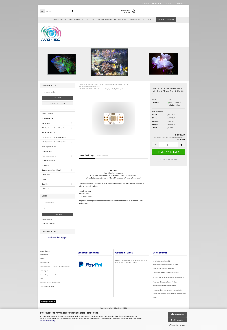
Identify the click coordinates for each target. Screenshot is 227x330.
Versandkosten (45, 263)
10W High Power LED (49, 146)
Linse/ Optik (46, 175)
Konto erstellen (47, 220)
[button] (157, 3)
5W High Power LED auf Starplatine (54, 142)
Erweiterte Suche (57, 103)
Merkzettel (179, 3)
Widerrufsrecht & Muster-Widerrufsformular (54, 267)
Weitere (151, 19)
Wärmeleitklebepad (48, 160)
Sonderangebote (76, 19)
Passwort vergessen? (49, 223)
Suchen (161, 19)
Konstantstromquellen (49, 156)
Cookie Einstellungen (47, 286)
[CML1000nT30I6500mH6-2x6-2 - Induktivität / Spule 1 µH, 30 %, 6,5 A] (113, 118)
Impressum (44, 255)
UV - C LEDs (91, 19)
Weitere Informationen (177, 325)
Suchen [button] (146, 3)
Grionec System (59, 19)
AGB (41, 279)
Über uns (170, 19)
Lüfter (44, 179)
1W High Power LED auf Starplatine (112, 19)
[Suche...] (72, 11)
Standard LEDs (47, 151)
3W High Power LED (137, 19)
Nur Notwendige (177, 320)
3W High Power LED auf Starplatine (54, 137)
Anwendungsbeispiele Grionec (50, 275)
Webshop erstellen (106, 308)
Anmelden (57, 214)
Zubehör (45, 184)
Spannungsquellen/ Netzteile (51, 170)
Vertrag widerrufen (48, 302)
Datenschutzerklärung (47, 320)
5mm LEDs (45, 189)
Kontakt (42, 259)
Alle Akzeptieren (177, 314)
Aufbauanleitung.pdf (57, 237)
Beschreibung (87, 155)
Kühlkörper (45, 165)
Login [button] (169, 3)
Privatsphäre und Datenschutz (50, 283)
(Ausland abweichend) (174, 105)
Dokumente (102, 155)
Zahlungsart (44, 271)
